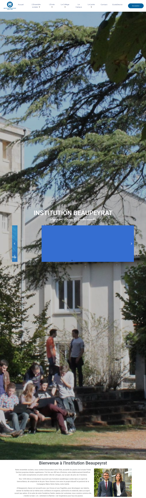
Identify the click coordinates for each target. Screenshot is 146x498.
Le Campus (79, 5)
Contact (104, 4)
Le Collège (65, 4)
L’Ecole (52, 4)
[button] (14, 243)
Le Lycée (91, 4)
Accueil (21, 4)
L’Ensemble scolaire (36, 5)
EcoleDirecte (117, 4)
